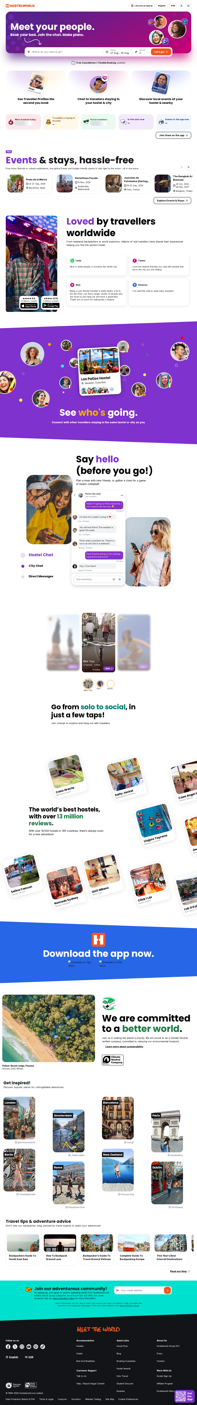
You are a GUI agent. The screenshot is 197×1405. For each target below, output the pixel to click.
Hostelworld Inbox (166, 1391)
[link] (67, 776)
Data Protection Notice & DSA (20, 1399)
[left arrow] (182, 167)
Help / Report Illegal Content (90, 1383)
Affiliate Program (165, 1383)
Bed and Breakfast (85, 1361)
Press (159, 1353)
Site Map (110, 1399)
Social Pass (122, 1346)
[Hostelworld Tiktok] (42, 1346)
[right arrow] (188, 167)
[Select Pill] (181, 6)
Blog (119, 1353)
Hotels (79, 1353)
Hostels (80, 1346)
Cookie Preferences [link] (128, 1399)
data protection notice (64, 1298)
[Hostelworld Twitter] (15, 1346)
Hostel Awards (124, 1368)
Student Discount (125, 1383)
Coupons (62, 1399)
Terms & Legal (46, 1399)
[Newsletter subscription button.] (167, 1290)
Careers (161, 1361)
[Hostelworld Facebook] (8, 1346)
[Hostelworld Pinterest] (35, 1346)
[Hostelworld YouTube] (29, 1346)
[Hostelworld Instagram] (22, 1346)
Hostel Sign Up (164, 1376)
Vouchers (76, 1399)
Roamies (121, 1391)
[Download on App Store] (29, 306)
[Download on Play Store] (51, 305)
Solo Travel (122, 1376)
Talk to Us (81, 1376)
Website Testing (93, 1399)
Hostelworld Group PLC (168, 1346)
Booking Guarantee (126, 1361)
